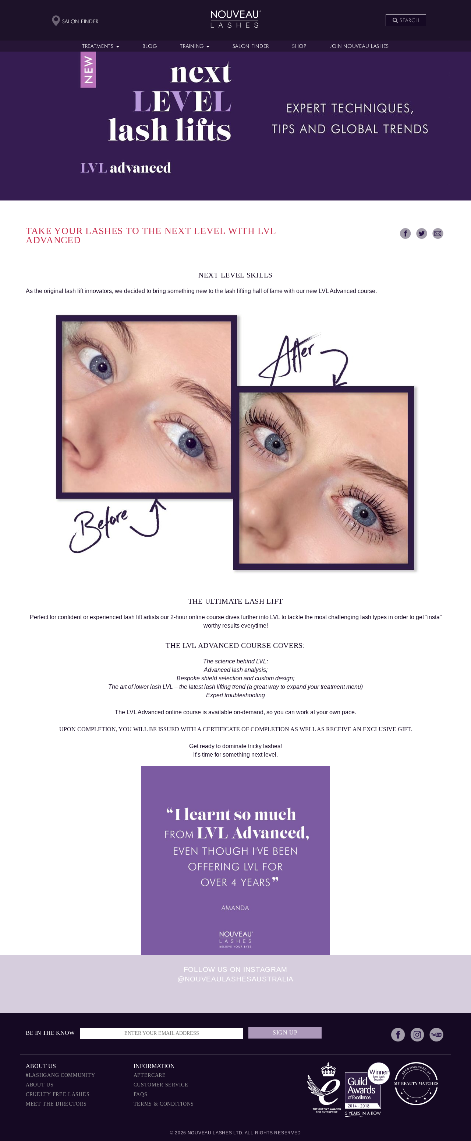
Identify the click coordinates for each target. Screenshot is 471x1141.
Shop (299, 46)
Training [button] (192, 46)
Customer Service (161, 1085)
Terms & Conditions (164, 1104)
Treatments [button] (99, 46)
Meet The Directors (56, 1104)
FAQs (141, 1094)
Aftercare (150, 1075)
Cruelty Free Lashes (57, 1094)
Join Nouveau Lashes (359, 46)
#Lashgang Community (60, 1075)
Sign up (285, 1032)
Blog (149, 46)
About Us (40, 1085)
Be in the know (50, 1033)
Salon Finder (251, 46)
